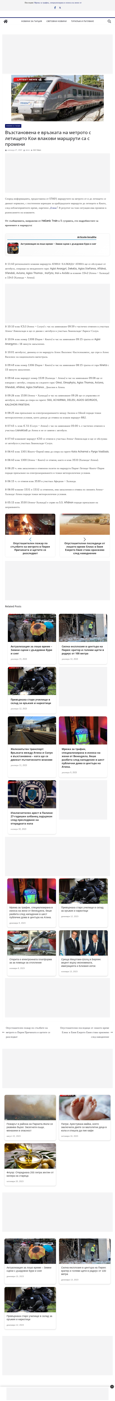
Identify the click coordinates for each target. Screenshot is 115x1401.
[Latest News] (5, 21)
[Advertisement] (57, 54)
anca (28, 150)
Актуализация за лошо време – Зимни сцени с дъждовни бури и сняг (58, 244)
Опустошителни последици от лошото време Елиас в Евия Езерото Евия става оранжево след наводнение (84, 1032)
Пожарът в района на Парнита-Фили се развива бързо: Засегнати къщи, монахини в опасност (30, 1127)
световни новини (56, 21)
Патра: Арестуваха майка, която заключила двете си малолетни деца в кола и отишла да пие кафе (84, 1127)
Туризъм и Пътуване (82, 21)
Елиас (53, 207)
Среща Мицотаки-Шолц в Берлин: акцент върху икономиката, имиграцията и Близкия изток (81, 962)
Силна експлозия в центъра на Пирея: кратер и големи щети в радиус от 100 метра (83, 1271)
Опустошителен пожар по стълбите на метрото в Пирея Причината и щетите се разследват (28, 1032)
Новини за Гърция (31, 21)
